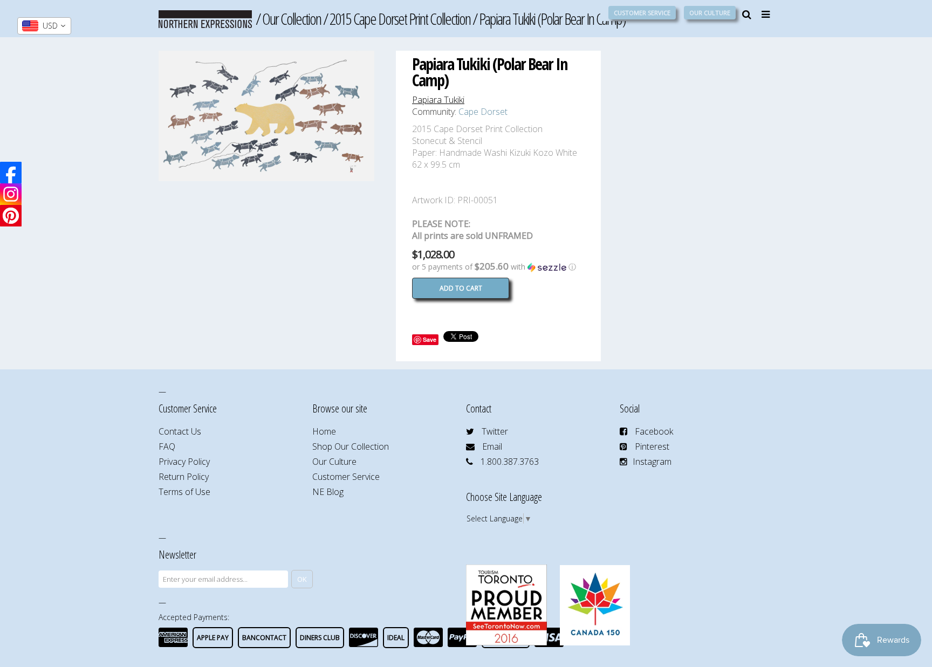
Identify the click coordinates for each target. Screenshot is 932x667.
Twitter (495, 431)
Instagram (652, 461)
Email (492, 446)
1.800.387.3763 (510, 461)
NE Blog (328, 492)
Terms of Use (184, 492)
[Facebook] (11, 172)
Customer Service (642, 13)
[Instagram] (11, 194)
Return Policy (184, 477)
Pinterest (652, 446)
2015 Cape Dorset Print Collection (400, 19)
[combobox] (44, 26)
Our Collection (291, 19)
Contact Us (180, 431)
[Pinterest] (11, 215)
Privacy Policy (184, 461)
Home (324, 431)
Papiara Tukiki (438, 100)
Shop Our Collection (350, 446)
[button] (498, 267)
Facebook (654, 431)
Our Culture (709, 13)
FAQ (167, 446)
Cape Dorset (483, 112)
